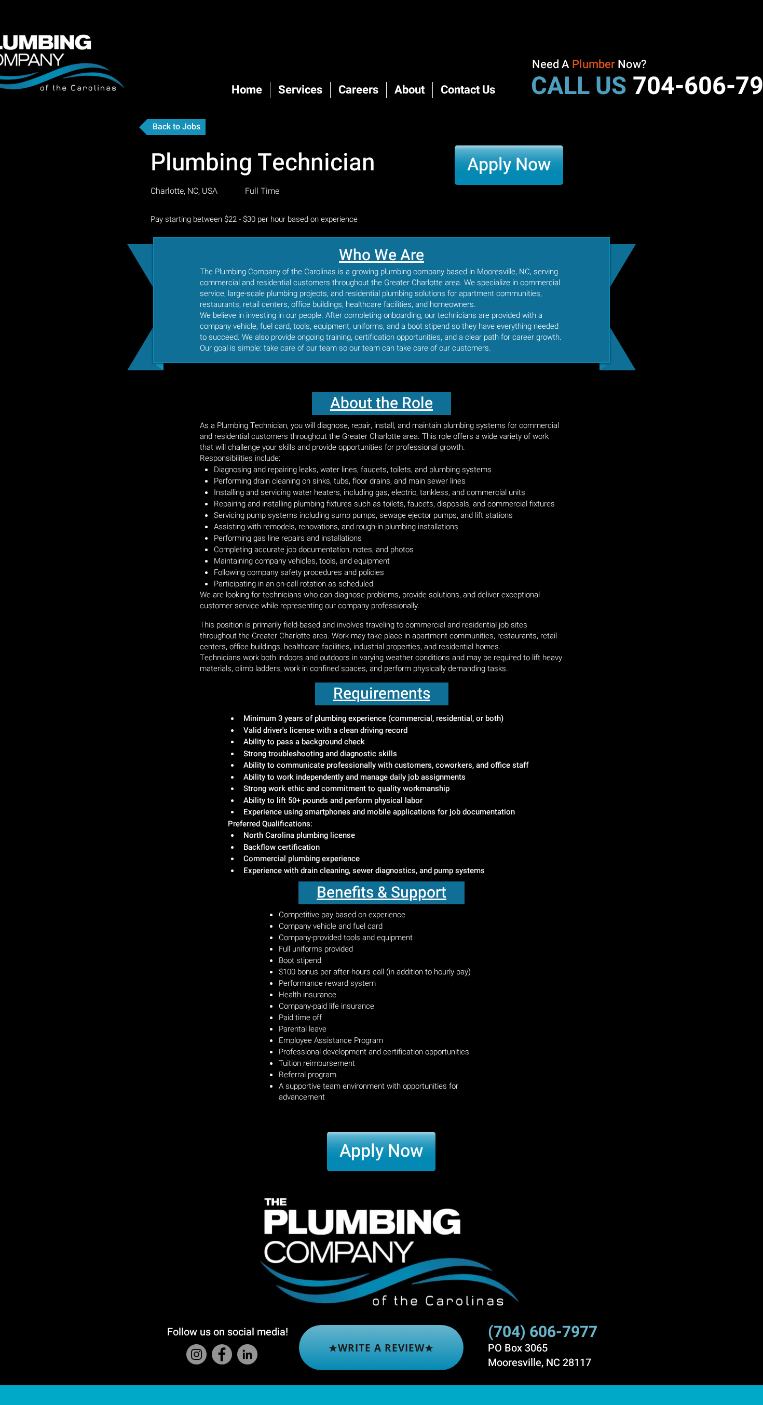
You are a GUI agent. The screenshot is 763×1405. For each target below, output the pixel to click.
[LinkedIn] (247, 1354)
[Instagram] (196, 1354)
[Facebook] (222, 1354)
